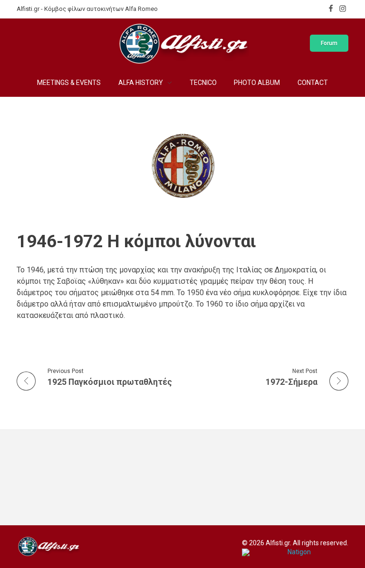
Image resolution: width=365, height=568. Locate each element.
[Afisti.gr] (48, 546)
